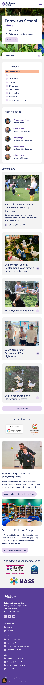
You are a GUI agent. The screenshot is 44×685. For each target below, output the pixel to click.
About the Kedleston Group (15, 550)
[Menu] (40, 4)
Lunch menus (14, 89)
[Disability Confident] (15, 569)
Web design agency (11, 681)
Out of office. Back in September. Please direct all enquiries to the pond (20, 268)
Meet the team (14, 72)
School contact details (17, 100)
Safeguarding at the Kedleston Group (19, 494)
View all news (22, 408)
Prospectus (13, 97)
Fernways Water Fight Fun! (19, 310)
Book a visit (11, 40)
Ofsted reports (14, 86)
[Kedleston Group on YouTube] (13, 616)
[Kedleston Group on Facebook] (9, 616)
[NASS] (22, 581)
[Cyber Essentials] (34, 569)
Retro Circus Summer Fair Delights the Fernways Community (19, 207)
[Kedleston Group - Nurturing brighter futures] (8, 4)
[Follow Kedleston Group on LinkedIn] (5, 616)
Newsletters (13, 79)
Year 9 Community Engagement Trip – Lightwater (15, 353)
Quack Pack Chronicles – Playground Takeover (18, 397)
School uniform (14, 93)
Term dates (13, 75)
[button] (4, 680)
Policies (12, 82)
